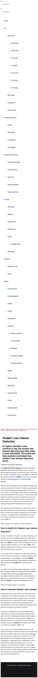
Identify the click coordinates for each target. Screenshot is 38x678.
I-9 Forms (14, 65)
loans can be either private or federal (17, 540)
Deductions (11, 132)
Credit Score (11, 229)
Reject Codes (12, 110)
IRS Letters (11, 95)
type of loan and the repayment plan (15, 490)
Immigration (11, 318)
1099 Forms (15, 50)
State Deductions (13, 184)
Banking (10, 214)
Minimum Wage (12, 378)
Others (6, 281)
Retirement (11, 385)
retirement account (16, 640)
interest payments (6, 503)
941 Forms (14, 58)
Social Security (12, 393)
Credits (10, 125)
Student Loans (15, 244)
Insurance (11, 326)
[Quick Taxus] (5, 4)
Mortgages (11, 251)
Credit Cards (11, 221)
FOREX (10, 311)
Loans (10, 236)
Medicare (14, 348)
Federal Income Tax (10, 117)
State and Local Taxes (11, 155)
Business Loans (13, 266)
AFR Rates (11, 207)
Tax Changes (12, 147)
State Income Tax (13, 192)
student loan (32, 634)
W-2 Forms (14, 73)
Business (7, 259)
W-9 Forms (14, 88)
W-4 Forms (14, 80)
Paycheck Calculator (14, 162)
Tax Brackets (12, 140)
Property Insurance (17, 355)
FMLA (9, 274)
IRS (5, 28)
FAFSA (10, 303)
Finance (6, 199)
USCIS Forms (12, 415)
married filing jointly (21, 574)
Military (10, 370)
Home (6, 21)
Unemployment (12, 408)
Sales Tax (11, 177)
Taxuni (29, 665)
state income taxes (10, 472)
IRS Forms (11, 35)
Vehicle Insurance (16, 363)
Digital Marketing (13, 296)
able (17, 492)
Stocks (10, 400)
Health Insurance (16, 333)
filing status (7, 574)
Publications (11, 102)
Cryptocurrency (12, 288)
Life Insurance (15, 341)
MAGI (18, 558)
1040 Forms (15, 43)
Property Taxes (12, 169)
